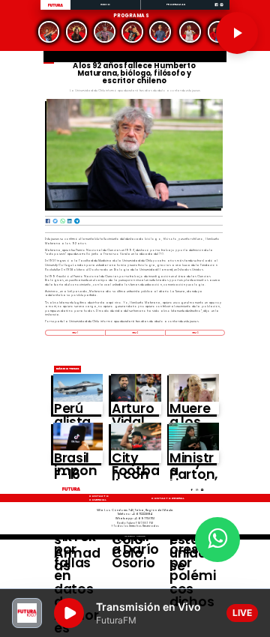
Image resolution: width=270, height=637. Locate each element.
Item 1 (75, 332)
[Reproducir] (237, 33)
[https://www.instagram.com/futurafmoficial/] (222, 9)
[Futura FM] (48, 31)
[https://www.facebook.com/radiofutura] (216, 9)
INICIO (105, 4)
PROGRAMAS (175, 4)
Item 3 (195, 332)
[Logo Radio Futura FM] (55, 7)
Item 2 (135, 332)
